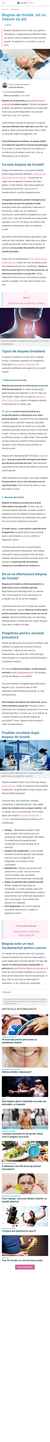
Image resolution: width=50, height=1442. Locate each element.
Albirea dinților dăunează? (17, 1072)
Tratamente (14, 9)
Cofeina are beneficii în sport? (19, 1231)
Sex (3, 1099)
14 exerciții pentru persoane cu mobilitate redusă (19, 1041)
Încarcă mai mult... (25, 1267)
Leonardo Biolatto (16, 87)
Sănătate (5, 9)
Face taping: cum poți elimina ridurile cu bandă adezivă (24, 1200)
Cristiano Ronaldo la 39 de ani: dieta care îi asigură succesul (22, 1135)
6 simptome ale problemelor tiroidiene (26, 303)
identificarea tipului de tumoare (29, 968)
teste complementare (22, 672)
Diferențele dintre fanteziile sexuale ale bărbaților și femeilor (24, 1103)
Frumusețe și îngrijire (11, 1069)
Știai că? (5, 1258)
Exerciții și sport (9, 1037)
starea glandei (8, 786)
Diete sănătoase (9, 1164)
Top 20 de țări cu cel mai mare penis (22, 1260)
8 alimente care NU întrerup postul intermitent (21, 1168)
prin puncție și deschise (24, 364)
